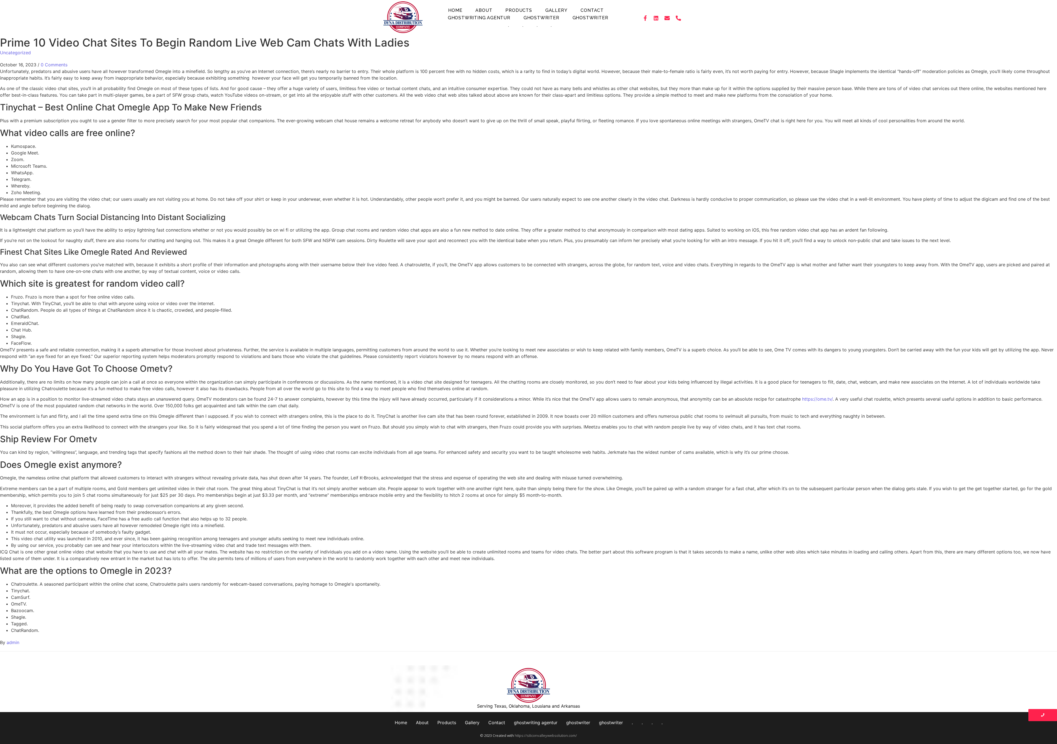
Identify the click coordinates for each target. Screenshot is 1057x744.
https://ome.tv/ (817, 399)
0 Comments (54, 64)
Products (518, 10)
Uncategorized (15, 52)
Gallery (556, 10)
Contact (592, 10)
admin (13, 642)
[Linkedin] (656, 18)
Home (455, 10)
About (483, 10)
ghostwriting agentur (479, 17)
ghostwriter (541, 17)
